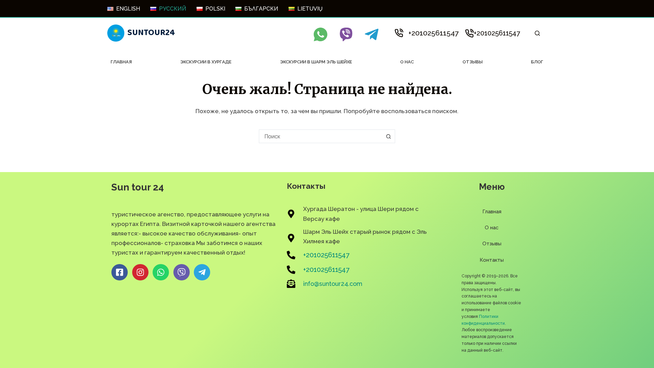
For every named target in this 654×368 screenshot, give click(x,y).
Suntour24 (151, 33)
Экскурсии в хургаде (205, 61)
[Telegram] (371, 34)
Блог (537, 61)
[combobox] (320, 136)
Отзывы (473, 61)
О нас (407, 61)
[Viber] (346, 34)
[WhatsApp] (320, 34)
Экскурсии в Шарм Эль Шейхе (316, 61)
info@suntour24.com (332, 283)
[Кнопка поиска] (388, 136)
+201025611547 (433, 33)
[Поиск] (537, 33)
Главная (121, 61)
